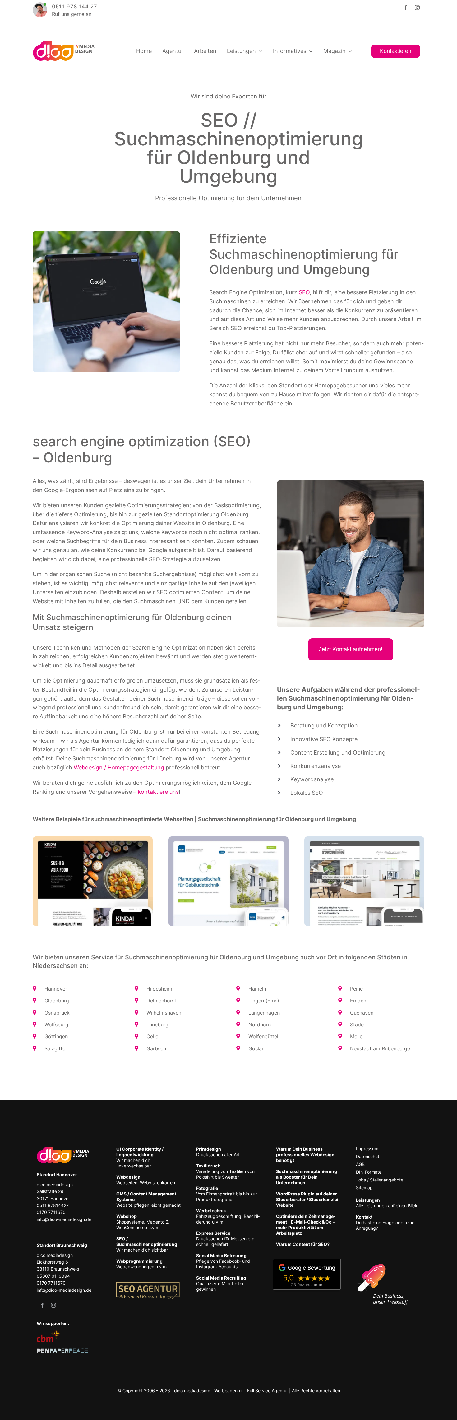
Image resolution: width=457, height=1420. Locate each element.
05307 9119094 (53, 1276)
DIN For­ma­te (368, 1172)
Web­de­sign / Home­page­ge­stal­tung (119, 767)
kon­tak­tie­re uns (158, 791)
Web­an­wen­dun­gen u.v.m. (142, 1263)
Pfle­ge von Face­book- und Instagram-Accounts (223, 1261)
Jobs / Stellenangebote (379, 1179)
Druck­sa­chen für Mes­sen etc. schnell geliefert (226, 1238)
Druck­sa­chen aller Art (218, 1151)
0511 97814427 (53, 1205)
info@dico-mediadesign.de (64, 1219)
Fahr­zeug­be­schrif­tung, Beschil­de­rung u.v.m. (228, 1216)
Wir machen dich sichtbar (146, 1244)
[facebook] (406, 7)
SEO (304, 292)
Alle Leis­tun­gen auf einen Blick (387, 1202)
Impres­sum (367, 1148)
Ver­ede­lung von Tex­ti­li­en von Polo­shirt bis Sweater (225, 1171)
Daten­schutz (369, 1156)
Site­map (364, 1187)
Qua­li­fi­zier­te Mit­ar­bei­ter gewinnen (221, 1283)
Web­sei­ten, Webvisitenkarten (145, 1179)
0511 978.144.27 (74, 6)
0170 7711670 (51, 1212)
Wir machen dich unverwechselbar (140, 1157)
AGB (360, 1164)
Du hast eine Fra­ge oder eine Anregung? (385, 1222)
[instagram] (417, 7)
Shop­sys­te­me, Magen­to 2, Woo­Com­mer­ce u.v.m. (142, 1222)
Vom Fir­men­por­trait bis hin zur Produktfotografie (226, 1194)
